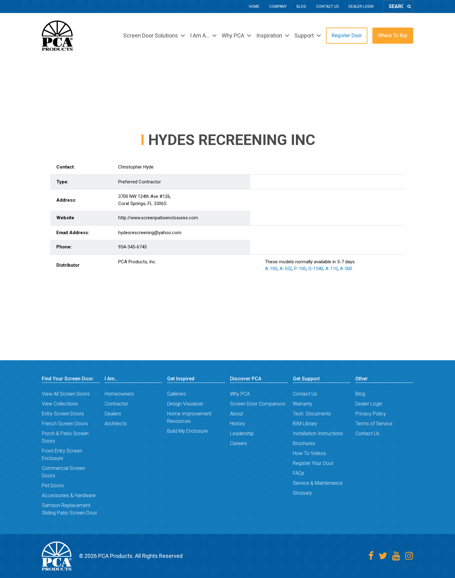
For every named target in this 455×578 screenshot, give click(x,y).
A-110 (331, 268)
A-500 (346, 268)
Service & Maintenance (318, 483)
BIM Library (305, 424)
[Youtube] (396, 555)
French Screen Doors (65, 424)
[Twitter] (383, 555)
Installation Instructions (318, 433)
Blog (301, 6)
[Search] (409, 6)
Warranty (302, 404)
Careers (238, 443)
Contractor (116, 404)
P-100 (300, 268)
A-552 (286, 268)
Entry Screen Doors (63, 414)
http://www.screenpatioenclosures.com (158, 218)
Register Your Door (313, 463)
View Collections (60, 404)
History (237, 424)
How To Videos (309, 453)
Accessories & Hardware (69, 495)
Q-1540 (315, 268)
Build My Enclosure (187, 431)
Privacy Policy (370, 414)
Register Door (347, 35)
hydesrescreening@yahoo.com (149, 232)
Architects (116, 424)
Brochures (304, 443)
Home (254, 6)
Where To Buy (393, 35)
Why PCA (240, 394)
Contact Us (327, 6)
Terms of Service (373, 424)
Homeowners (119, 394)
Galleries (176, 394)
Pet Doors (53, 485)
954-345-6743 (132, 247)
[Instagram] (409, 555)
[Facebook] (371, 555)
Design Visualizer (185, 404)
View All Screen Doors (66, 394)
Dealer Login (361, 6)
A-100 (271, 268)
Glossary (302, 493)
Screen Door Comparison (257, 404)
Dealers (113, 414)
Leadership (242, 433)
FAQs (298, 473)
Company (278, 6)
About (236, 414)
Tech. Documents (312, 414)
